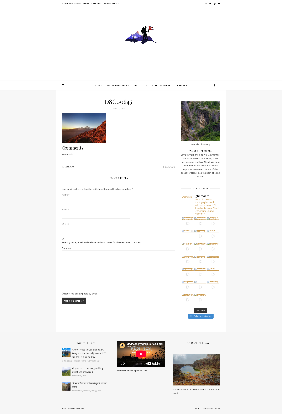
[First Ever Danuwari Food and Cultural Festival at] (200, 274)
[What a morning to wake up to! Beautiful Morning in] (188, 274)
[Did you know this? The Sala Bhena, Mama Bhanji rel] (188, 300)
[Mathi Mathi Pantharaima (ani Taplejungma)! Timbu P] (213, 236)
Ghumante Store (118, 85)
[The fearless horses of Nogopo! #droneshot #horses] (213, 223)
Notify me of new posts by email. (81, 293)
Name (65, 194)
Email (65, 209)
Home (98, 85)
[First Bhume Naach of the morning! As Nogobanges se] (213, 287)
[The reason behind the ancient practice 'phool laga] (200, 236)
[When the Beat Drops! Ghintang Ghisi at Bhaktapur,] (188, 262)
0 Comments (169, 166)
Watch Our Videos (71, 3)
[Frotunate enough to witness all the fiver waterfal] (200, 287)
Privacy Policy (111, 3)
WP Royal (80, 408)
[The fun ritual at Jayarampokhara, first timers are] (188, 249)
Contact (181, 85)
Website (66, 224)
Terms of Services (92, 3)
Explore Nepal (161, 85)
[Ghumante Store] (141, 42)
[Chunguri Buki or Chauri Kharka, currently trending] (200, 262)
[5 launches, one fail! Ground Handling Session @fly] (200, 300)
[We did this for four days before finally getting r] (213, 262)
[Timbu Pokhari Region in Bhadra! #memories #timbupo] (188, 287)
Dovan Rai (70, 166)
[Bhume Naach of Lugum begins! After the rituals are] (200, 249)
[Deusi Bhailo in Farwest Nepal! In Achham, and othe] (200, 223)
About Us (140, 85)
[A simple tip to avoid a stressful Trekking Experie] (213, 249)
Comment (67, 248)
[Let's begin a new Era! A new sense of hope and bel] (188, 223)
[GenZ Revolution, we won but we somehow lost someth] (213, 274)
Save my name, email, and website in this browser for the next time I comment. (102, 242)
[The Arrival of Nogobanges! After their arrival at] (188, 236)
